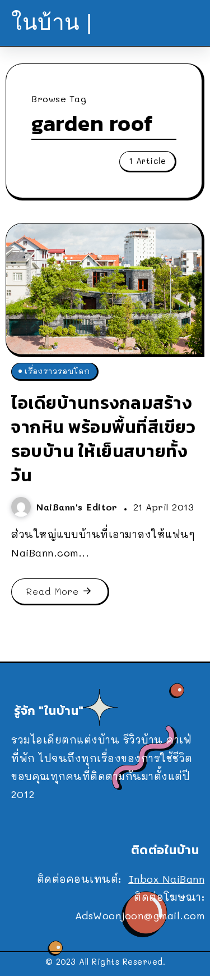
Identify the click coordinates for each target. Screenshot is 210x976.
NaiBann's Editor (78, 507)
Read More (52, 591)
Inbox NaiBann (167, 879)
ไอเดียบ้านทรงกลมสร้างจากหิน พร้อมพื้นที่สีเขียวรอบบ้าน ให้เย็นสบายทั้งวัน (103, 438)
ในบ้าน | (51, 22)
